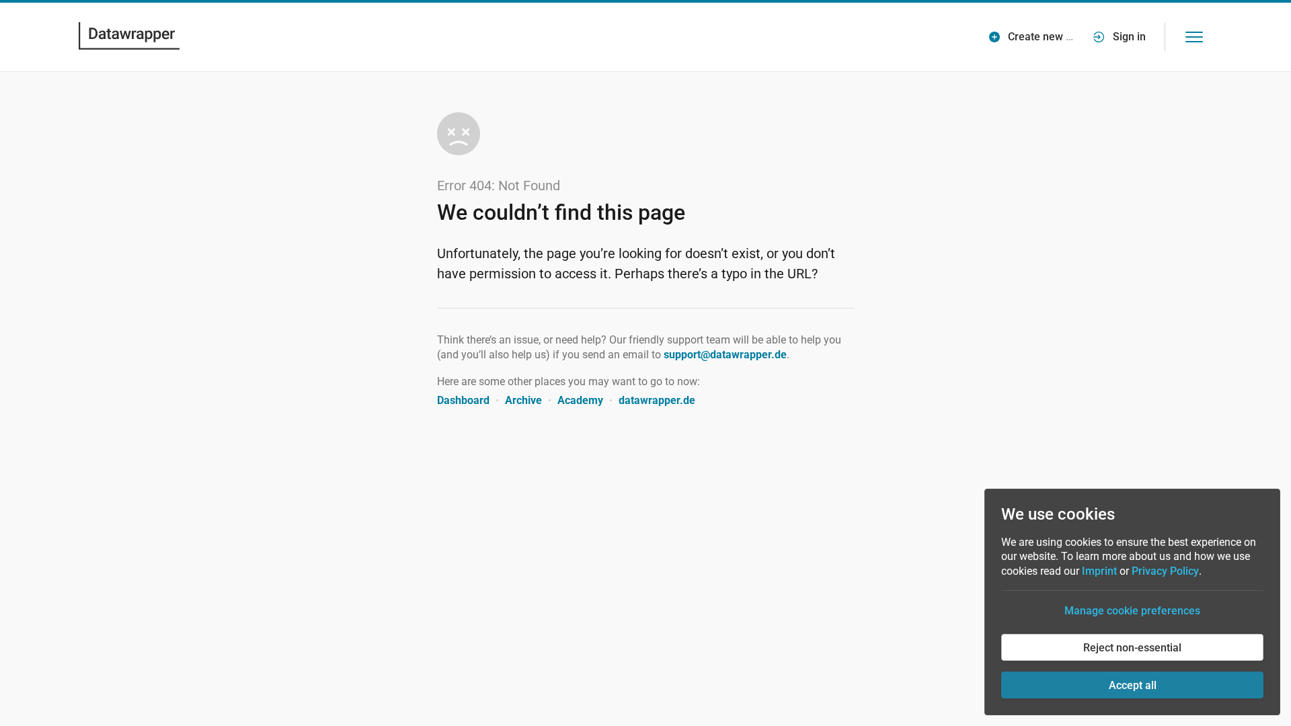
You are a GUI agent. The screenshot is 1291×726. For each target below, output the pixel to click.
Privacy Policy (1165, 571)
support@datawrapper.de (725, 354)
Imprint (1099, 571)
